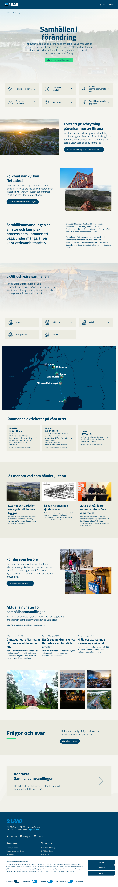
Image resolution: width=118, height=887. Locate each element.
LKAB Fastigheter (47, 851)
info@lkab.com (33, 829)
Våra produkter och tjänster (16, 851)
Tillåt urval (101, 868)
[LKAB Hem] (11, 4)
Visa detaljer (80, 881)
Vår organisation (12, 848)
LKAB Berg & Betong (48, 848)
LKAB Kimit (45, 854)
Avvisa (101, 873)
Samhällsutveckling (15, 13)
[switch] (34, 881)
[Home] (7, 13)
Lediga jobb (10, 854)
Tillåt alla (101, 862)
